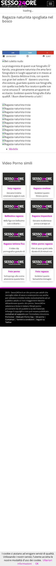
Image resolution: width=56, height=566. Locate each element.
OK (37, 563)
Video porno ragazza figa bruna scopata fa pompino (42, 244)
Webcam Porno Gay (25, 317)
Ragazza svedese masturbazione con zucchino (42, 189)
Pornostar (9, 317)
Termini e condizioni (25, 319)
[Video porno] (18, 2)
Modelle (13, 149)
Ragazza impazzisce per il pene (42, 217)
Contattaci (9, 319)
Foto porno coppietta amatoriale (14, 272)
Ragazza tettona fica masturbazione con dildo (14, 244)
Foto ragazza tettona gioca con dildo (42, 272)
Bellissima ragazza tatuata (14, 217)
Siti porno (40, 317)
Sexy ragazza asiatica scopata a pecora (14, 189)
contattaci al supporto (15, 314)
